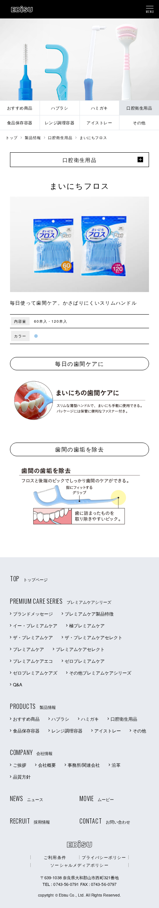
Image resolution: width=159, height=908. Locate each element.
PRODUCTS (33, 706)
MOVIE (97, 798)
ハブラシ (60, 718)
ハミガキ (90, 718)
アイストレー (107, 730)
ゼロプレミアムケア (85, 661)
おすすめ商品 (26, 718)
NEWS (26, 798)
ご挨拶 (19, 765)
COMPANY (31, 752)
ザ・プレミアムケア (33, 637)
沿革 (116, 765)
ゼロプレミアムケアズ (35, 672)
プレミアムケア (28, 649)
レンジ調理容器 (66, 730)
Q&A (17, 684)
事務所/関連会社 (84, 765)
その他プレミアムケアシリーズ (100, 672)
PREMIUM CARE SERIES (60, 601)
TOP (29, 579)
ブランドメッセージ (33, 613)
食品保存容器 (26, 730)
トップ (12, 137)
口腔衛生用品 (60, 137)
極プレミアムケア (87, 625)
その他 (139, 730)
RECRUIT (30, 821)
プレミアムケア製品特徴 (89, 613)
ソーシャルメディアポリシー (79, 865)
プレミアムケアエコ (33, 661)
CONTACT (105, 821)
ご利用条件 (55, 857)
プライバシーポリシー (104, 857)
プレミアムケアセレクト (80, 649)
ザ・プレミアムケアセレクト (93, 637)
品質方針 (22, 776)
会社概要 (47, 765)
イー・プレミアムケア (35, 625)
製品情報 (33, 137)
